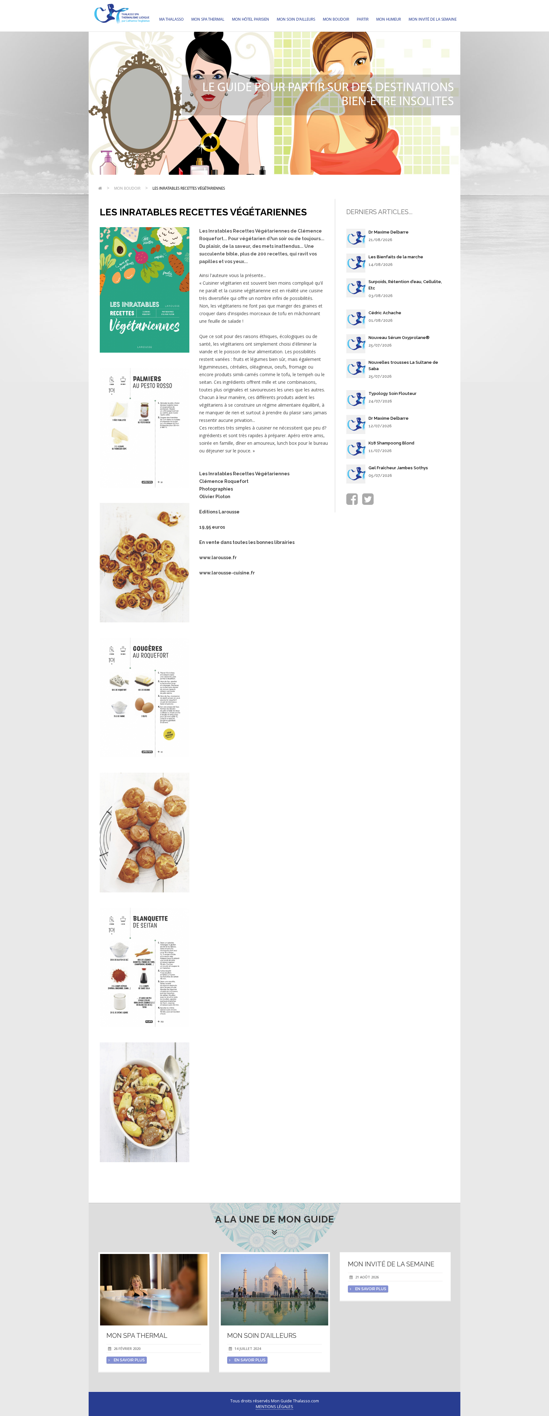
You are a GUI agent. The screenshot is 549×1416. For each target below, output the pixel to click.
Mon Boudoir (336, 19)
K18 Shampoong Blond (391, 443)
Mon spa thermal (207, 19)
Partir (363, 19)
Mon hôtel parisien (250, 19)
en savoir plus (129, 1360)
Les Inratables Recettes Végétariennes (188, 188)
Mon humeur (388, 19)
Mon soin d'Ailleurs (296, 19)
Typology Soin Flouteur (393, 393)
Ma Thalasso (171, 19)
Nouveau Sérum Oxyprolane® (399, 337)
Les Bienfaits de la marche (396, 256)
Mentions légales (274, 1406)
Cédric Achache (385, 312)
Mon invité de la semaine (433, 19)
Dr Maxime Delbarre (389, 232)
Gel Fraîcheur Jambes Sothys (398, 467)
